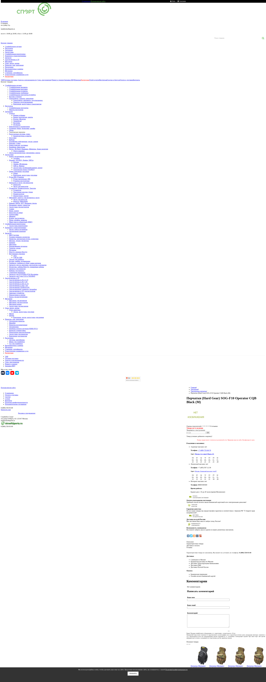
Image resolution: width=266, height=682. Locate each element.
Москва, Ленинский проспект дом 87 (206, 471)
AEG (15, 256)
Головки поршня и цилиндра (19, 237)
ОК (208, 432)
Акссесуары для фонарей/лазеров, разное (27, 168)
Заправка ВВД (69, 80)
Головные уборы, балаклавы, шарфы (22, 128)
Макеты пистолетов (16, 110)
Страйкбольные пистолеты (18, 108)
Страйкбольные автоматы (18, 87)
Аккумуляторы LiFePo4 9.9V (19, 287)
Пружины (12, 250)
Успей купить (94, 80)
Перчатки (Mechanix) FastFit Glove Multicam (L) (218, 667)
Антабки (16, 158)
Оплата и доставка (126, 80)
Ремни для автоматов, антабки (20, 156)
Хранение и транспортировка (15, 56)
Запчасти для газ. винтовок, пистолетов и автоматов (27, 265)
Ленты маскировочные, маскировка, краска (24, 153)
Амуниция (9, 50)
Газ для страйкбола (16, 343)
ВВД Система (14, 235)
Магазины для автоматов (18, 300)
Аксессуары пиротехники (18, 226)
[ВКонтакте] (188, 536)
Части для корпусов (20, 199)
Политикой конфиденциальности (176, 669)
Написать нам (6, 410)
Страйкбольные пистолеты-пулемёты (22, 95)
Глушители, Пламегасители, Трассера (22, 188)
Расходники (9, 67)
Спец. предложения (44, 80)
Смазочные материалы (17, 272)
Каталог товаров (7, 43)
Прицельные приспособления (19, 332)
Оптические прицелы (17, 321)
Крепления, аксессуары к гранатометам (27, 104)
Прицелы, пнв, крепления (14, 65)
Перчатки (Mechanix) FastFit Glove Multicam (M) (237, 667)
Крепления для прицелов (18, 336)
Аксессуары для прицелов (18, 334)
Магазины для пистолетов (18, 302)
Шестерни (12, 244)
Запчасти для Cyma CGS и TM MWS (22, 276)
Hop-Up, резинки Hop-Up (18, 252)
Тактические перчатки (17, 132)
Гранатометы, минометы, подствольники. (28, 100)
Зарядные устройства (16, 293)
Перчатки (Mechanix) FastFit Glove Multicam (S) (256, 667)
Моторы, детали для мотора (19, 241)
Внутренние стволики (17, 254)
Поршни (12, 242)
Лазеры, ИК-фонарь (20, 164)
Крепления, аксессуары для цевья (25, 175)
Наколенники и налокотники (19, 126)
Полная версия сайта (98, 1)
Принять (133, 673)
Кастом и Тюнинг (15, 97)
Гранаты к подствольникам (23, 102)
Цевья (15, 173)
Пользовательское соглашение (15, 404)
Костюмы (16, 123)
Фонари (16, 162)
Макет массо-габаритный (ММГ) (20, 222)
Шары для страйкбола (17, 342)
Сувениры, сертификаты (14, 73)
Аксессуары (9, 52)
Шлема (11, 315)
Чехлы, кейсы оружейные (18, 229)
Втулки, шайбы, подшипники (19, 261)
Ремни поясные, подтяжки (18, 145)
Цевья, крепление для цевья (19, 171)
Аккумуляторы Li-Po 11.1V (18, 280)
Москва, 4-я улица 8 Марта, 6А (204, 454)
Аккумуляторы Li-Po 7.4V (18, 282)
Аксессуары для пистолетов (19, 207)
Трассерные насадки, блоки (23, 192)
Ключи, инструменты (16, 218)
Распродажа (9, 76)
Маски (11, 314)
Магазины (8, 61)
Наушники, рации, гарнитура (19, 205)
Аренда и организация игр (27, 80)
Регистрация (182, 1)
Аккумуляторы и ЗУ (12, 59)
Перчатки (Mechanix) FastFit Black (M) (198, 667)
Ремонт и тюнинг (58, 80)
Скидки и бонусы (113, 80)
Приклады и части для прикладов (21, 183)
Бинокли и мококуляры (17, 330)
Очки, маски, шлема (12, 63)
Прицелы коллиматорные (18, 325)
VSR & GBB (17, 257)
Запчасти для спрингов (17, 269)
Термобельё (17, 121)
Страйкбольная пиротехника (15, 54)
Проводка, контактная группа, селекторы (23, 239)
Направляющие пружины (18, 246)
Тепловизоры (14, 327)
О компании (86, 1)
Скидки (7, 397)
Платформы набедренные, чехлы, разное (23, 141)
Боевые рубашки (19, 115)
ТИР (2, 80)
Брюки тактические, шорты (23, 117)
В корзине (4, 21)
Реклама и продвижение (26, 413)
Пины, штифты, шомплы (18, 220)
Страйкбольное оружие (13, 46)
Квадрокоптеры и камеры (14, 69)
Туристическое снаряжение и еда (16, 74)
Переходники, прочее (21, 196)
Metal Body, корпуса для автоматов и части (24, 198)
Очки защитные (14, 310)
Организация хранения (17, 231)
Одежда (12, 113)
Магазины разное (15, 304)
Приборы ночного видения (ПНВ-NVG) (23, 329)
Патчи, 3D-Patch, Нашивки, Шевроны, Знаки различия (28, 149)
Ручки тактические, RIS (21, 179)
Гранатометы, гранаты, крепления (21, 98)
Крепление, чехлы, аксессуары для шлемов (28, 317)
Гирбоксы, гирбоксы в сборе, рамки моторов (25, 263)
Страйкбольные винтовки (18, 89)
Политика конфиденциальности (16, 402)
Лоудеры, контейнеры (17, 340)
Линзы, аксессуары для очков (23, 312)
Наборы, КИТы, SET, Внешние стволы (23, 203)
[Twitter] (191, 536)
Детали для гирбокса (16, 259)
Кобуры (12, 140)
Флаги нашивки (19, 151)
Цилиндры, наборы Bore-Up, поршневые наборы (26, 267)
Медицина (8, 71)
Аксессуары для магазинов (18, 306)
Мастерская (103, 80)
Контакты (136, 80)
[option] (200, 661)
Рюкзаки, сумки (14, 143)
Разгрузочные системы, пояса (19, 134)
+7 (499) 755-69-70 (204, 450)
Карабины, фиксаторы (17, 147)
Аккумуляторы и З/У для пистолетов (22, 291)
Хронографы (13, 214)
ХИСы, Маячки (18, 166)
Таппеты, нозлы (15, 248)
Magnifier (12, 323)
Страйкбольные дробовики (18, 93)
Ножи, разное (14, 211)
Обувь (11, 130)
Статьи (7, 399)
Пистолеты (9, 48)
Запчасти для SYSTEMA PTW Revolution (23, 274)
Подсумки (12, 138)
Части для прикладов (20, 186)
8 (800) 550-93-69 (12, 31)
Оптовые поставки (10, 80)
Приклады (17, 184)
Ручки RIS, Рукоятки (16, 177)
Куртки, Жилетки (19, 119)
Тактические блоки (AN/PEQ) (24, 169)
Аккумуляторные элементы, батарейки (23, 289)
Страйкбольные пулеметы (18, 91)
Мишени (12, 216)
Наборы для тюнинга (16, 271)
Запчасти (8, 58)
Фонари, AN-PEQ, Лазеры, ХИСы (21, 160)
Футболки (16, 125)
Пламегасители (18, 194)
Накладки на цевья (16, 213)
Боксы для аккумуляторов (18, 297)
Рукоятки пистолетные (21, 181)
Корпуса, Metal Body (20, 201)
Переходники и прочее (17, 295)
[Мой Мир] (197, 536)
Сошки (11, 209)
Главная (193, 387)
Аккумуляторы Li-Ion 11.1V (19, 284)
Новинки (77, 80)
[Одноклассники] (194, 536)
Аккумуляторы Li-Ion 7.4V (18, 285)
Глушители (17, 190)
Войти (173, 1)
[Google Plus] (200, 536)
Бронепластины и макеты (22, 136)
